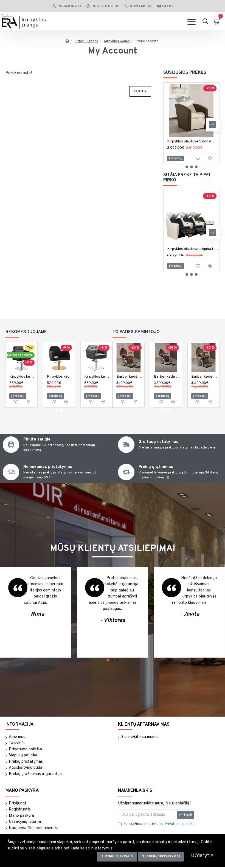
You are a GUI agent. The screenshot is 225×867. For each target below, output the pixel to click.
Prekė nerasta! (148, 41)
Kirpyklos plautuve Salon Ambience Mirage (192, 141)
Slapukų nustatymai (161, 856)
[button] (170, 124)
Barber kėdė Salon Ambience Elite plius (167, 376)
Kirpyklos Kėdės (117, 41)
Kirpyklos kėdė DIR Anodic (22, 376)
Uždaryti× (202, 856)
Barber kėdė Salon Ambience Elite (129, 376)
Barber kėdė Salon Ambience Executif (204, 376)
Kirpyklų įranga (86, 41)
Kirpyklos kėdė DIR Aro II (97, 376)
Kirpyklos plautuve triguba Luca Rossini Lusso (192, 249)
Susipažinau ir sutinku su (159, 824)
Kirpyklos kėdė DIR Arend (60, 376)
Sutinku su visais (117, 856)
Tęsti (138, 91)
